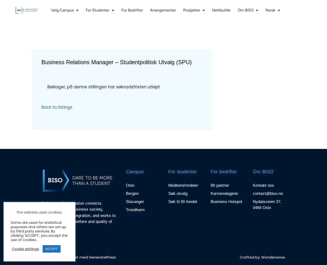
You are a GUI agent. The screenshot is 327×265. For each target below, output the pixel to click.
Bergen (132, 193)
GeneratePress (102, 257)
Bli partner (220, 185)
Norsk (270, 10)
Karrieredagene (224, 193)
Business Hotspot (226, 201)
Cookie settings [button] (25, 249)
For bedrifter (132, 10)
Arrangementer (163, 10)
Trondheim (135, 210)
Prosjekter (191, 10)
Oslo (130, 185)
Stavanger (135, 201)
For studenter (97, 10)
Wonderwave (273, 257)
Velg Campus (62, 10)
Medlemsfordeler (183, 185)
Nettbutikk (221, 10)
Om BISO (246, 10)
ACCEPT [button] (51, 249)
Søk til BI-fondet (182, 201)
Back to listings (56, 107)
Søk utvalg (177, 193)
